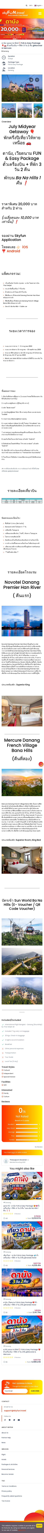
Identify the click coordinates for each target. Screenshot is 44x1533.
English (39, 5)
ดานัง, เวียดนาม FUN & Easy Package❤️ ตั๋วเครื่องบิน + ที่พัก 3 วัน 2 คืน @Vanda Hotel (20, 1303)
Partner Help (6, 1438)
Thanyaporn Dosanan (18, 1160)
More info (21, 1530)
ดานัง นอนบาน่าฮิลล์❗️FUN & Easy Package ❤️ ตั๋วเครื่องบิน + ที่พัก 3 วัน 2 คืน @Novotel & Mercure (21, 1351)
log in (13, 1152)
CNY (30, 5)
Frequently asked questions (12, 1496)
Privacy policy (7, 1491)
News (3, 1443)
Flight (4, 1454)
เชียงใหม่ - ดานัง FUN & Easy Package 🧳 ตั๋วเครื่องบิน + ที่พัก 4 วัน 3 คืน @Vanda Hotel (20, 1256)
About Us (5, 1433)
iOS (25, 247)
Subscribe (35, 1391)
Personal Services (8, 1469)
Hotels (4, 1459)
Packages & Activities (10, 1464)
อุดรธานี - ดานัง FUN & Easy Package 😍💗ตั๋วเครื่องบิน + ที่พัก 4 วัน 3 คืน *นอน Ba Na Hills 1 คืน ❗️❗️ (21, 1208)
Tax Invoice (6, 1501)
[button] (37, 96)
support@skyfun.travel (15, 1410)
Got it (39, 1526)
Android (13, 251)
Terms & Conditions (9, 1486)
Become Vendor (8, 1474)
